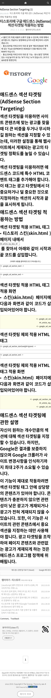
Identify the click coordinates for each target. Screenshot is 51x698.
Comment (4, 618)
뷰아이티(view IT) (10, 627)
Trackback (14, 618)
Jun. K (43, 684)
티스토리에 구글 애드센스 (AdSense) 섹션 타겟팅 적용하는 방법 (25, 23)
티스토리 (16, 580)
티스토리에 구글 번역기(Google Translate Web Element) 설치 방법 (19, 605)
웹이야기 (6, 580)
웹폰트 (30, 675)
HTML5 (32, 673)
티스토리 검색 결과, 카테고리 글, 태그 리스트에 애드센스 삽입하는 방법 (19, 593)
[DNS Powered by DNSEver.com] (32, 687)
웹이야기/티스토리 (33, 29)
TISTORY (19, 673)
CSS (37, 673)
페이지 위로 (25, 694)
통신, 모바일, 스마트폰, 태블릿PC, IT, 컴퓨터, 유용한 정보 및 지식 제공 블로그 (20, 632)
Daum (4, 673)
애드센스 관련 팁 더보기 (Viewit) (23, 570)
